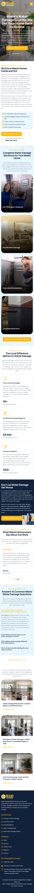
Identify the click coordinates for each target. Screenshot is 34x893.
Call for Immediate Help (10, 134)
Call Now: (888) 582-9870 (16, 48)
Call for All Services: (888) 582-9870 (15, 339)
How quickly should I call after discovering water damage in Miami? (14, 611)
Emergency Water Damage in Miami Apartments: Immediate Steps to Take (16, 741)
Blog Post (6, 850)
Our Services (16, 53)
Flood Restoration (9, 822)
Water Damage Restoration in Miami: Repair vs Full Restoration (17, 705)
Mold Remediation (9, 825)
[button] (31, 3)
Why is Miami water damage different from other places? (14, 642)
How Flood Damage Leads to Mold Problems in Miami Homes (15, 778)
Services (6, 843)
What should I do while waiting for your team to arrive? (14, 649)
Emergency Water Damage (11, 818)
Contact (6, 853)
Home (5, 840)
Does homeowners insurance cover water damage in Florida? (13, 635)
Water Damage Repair (10, 828)
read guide (7, 709)
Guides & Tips (8, 847)
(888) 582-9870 (9, 862)
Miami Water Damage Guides (12, 831)
